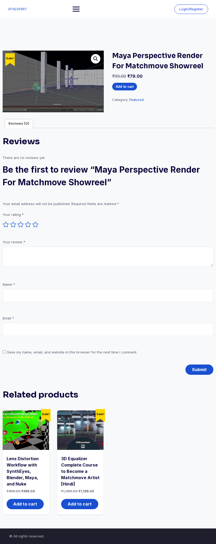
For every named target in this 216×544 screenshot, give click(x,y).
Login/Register (191, 9)
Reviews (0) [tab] (18, 123)
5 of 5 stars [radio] (35, 224)
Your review (14, 242)
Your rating (13, 214)
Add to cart (125, 87)
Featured (136, 100)
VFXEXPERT (17, 9)
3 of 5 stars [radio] (20, 224)
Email (8, 318)
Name (9, 284)
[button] (95, 59)
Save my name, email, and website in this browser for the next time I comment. (72, 352)
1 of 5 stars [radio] (6, 224)
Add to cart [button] (25, 504)
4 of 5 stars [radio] (28, 224)
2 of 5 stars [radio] (13, 224)
